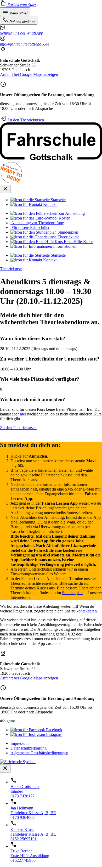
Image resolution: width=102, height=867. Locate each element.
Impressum (19, 743)
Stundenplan (72, 592)
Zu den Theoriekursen (25, 120)
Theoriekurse (11, 269)
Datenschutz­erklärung (28, 748)
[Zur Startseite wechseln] (51, 159)
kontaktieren (86, 611)
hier (23, 414)
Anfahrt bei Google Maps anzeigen (29, 74)
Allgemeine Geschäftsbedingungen (39, 753)
